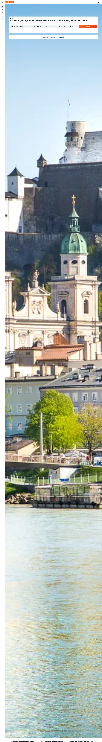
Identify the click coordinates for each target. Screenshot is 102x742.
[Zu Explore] (2, 16)
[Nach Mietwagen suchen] (2, 12)
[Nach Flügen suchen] (2, 6)
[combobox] (15, 23)
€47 (12, 20)
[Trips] (2, 23)
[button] (2, 2)
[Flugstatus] (2, 19)
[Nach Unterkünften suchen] (2, 9)
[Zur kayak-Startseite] (9, 2)
